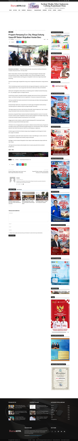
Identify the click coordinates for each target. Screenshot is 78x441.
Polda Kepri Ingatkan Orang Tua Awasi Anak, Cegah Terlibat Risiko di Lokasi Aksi (15, 202)
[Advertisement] (39, 20)
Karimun (24, 10)
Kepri (13, 30)
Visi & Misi (29, 439)
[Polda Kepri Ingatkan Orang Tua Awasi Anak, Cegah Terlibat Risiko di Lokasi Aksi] (15, 196)
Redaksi (12, 39)
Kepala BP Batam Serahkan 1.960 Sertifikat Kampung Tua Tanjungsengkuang (40, 172)
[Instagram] (19, 184)
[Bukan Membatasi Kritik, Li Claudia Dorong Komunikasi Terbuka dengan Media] (28, 196)
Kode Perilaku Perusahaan (65, 439)
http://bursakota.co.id (19, 179)
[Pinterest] (23, 42)
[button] (59, 0)
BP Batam (17, 159)
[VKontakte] (67, 1)
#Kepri (13, 159)
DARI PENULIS (19, 189)
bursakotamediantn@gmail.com (36, 435)
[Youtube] (68, 1)
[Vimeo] (65, 1)
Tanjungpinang (37, 10)
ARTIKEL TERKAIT (12, 189)
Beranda (10, 30)
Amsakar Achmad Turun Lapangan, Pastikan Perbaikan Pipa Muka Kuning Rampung (20, 418)
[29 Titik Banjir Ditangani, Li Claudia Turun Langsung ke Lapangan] (42, 196)
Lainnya (59, 10)
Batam (49, 10)
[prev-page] (9, 206)
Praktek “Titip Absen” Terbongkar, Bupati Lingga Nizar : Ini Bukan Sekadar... (42, 418)
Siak (19, 10)
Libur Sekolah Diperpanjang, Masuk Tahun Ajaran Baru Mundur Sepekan (42, 406)
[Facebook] (61, 1)
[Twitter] (63, 1)
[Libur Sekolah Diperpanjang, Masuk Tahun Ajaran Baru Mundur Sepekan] (32, 407)
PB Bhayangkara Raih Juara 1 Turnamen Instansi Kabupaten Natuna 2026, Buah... (20, 406)
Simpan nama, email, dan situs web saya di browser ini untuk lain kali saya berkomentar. (26, 232)
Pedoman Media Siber (56, 439)
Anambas (45, 10)
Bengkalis (29, 10)
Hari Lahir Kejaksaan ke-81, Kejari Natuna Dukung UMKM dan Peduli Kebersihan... (21, 412)
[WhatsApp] (25, 42)
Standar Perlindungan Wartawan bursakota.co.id (44, 439)
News (10, 10)
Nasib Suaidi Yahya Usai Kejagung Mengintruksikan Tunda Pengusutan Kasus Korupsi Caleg (42, 412)
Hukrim (54, 10)
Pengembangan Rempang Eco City (25, 159)
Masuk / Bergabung (21, 0)
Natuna (15, 10)
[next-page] (11, 206)
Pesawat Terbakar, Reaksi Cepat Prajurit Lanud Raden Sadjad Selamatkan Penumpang (17, 172)
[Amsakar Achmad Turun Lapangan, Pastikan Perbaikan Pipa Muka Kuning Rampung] (11, 418)
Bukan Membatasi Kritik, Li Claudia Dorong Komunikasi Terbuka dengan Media (28, 202)
